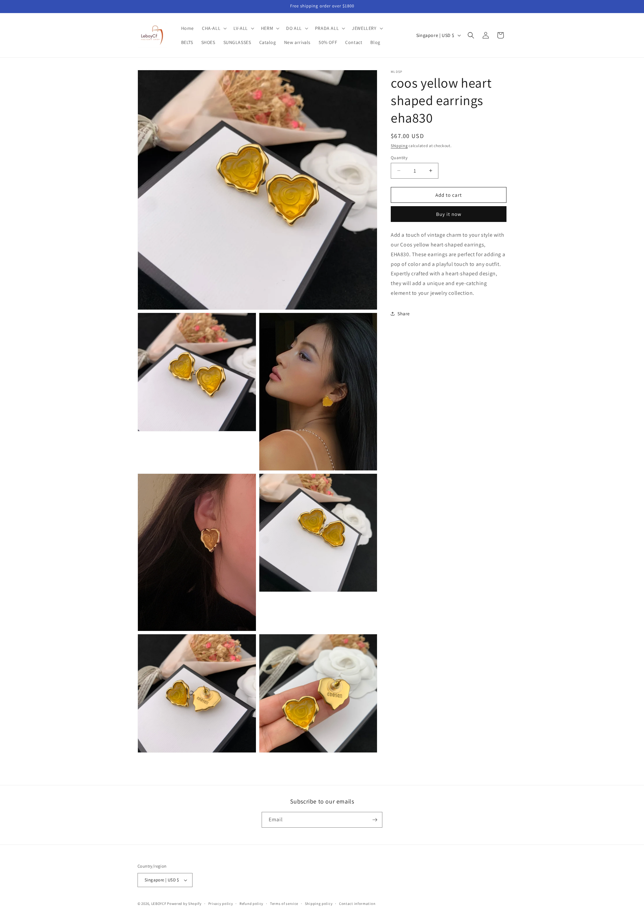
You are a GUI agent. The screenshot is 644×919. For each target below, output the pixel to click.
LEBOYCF (158, 903)
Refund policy (251, 903)
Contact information (357, 903)
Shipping (399, 145)
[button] (213, 28)
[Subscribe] (374, 820)
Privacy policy (220, 903)
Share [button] (403, 314)
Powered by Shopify (184, 903)
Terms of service (284, 903)
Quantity (399, 157)
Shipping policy (319, 903)
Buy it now (449, 214)
